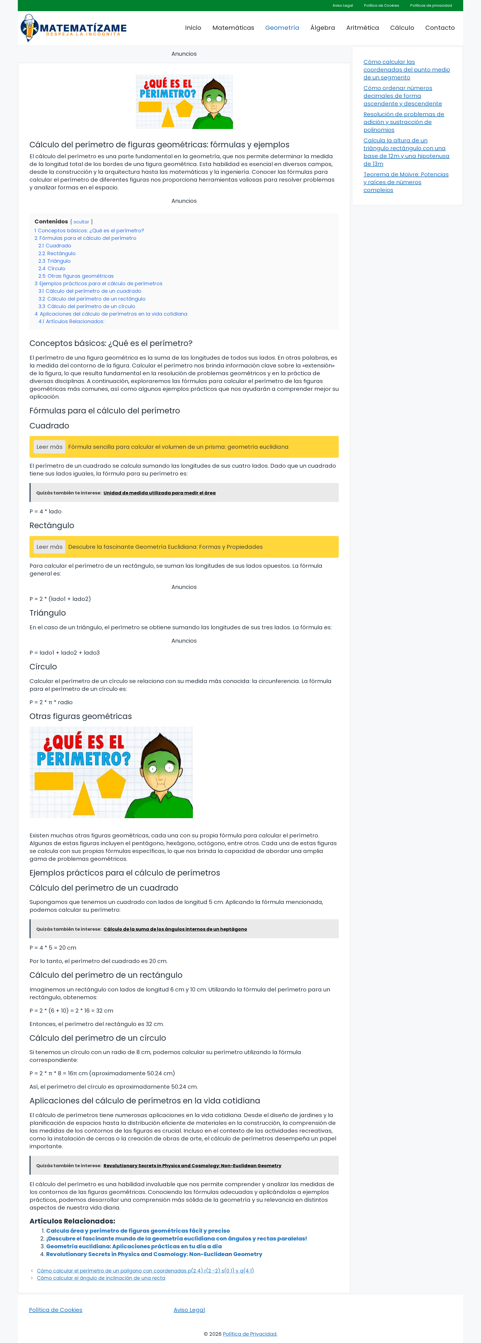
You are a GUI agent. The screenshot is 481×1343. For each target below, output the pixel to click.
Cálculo (402, 27)
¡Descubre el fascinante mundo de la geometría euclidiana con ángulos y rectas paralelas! (176, 1238)
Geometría (282, 27)
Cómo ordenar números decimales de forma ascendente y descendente (403, 96)
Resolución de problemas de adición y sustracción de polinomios (404, 122)
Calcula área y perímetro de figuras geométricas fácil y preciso (138, 1231)
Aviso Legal (343, 5)
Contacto (440, 27)
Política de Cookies (381, 5)
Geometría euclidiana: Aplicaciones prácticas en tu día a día (134, 1246)
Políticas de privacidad (431, 5)
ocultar (81, 222)
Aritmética (362, 27)
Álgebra (322, 27)
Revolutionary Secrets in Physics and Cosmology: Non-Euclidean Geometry (154, 1254)
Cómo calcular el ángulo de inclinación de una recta (101, 1278)
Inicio (193, 27)
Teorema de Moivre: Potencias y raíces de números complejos (406, 182)
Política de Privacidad (249, 1333)
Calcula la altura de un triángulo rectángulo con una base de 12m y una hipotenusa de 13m (407, 152)
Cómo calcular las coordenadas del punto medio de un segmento (407, 69)
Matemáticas (233, 27)
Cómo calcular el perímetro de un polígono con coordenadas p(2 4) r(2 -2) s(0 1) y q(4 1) (145, 1271)
